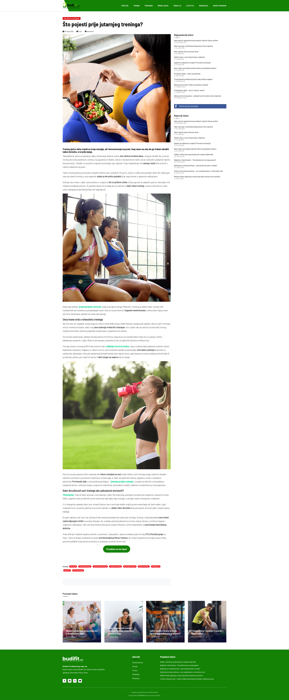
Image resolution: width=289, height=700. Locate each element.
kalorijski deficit (129, 566)
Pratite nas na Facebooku (188, 106)
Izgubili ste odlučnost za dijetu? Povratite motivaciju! (192, 62)
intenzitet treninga (100, 566)
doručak (73, 566)
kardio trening (144, 566)
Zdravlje (177, 6)
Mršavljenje (163, 6)
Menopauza (203, 6)
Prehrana (149, 6)
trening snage (78, 570)
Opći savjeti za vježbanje (71, 18)
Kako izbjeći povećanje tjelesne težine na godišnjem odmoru (195, 68)
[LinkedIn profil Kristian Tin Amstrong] (70, 680)
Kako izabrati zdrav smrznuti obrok (186, 51)
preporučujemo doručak (90, 306)
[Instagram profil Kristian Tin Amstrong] (75, 680)
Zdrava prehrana (137, 662)
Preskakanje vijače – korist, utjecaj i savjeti (189, 90)
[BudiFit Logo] (71, 5)
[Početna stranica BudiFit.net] (87, 658)
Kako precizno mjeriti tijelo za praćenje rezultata (191, 85)
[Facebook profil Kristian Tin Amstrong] (65, 680)
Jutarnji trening (115, 566)
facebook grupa (84, 566)
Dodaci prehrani (219, 6)
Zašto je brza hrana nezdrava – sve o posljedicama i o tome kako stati (198, 171)
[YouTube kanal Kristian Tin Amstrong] (80, 680)
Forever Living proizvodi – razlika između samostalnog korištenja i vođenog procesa (187, 679)
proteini (67, 570)
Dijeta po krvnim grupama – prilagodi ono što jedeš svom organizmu (197, 96)
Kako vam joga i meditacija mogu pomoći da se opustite (193, 46)
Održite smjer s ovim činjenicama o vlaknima (189, 57)
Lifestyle (190, 6)
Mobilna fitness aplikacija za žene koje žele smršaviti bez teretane (197, 176)
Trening (136, 6)
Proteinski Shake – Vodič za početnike (187, 73)
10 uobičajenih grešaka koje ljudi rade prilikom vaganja (193, 79)
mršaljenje (155, 566)
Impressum (134, 692)
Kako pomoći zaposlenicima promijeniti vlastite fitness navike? (196, 40)
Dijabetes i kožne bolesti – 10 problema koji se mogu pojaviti (195, 160)
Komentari (90, 31)
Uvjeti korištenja (142, 692)
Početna (124, 6)
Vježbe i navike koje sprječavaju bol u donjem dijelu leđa (193, 154)
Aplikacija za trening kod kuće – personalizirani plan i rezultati (195, 165)
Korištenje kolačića (153, 692)
